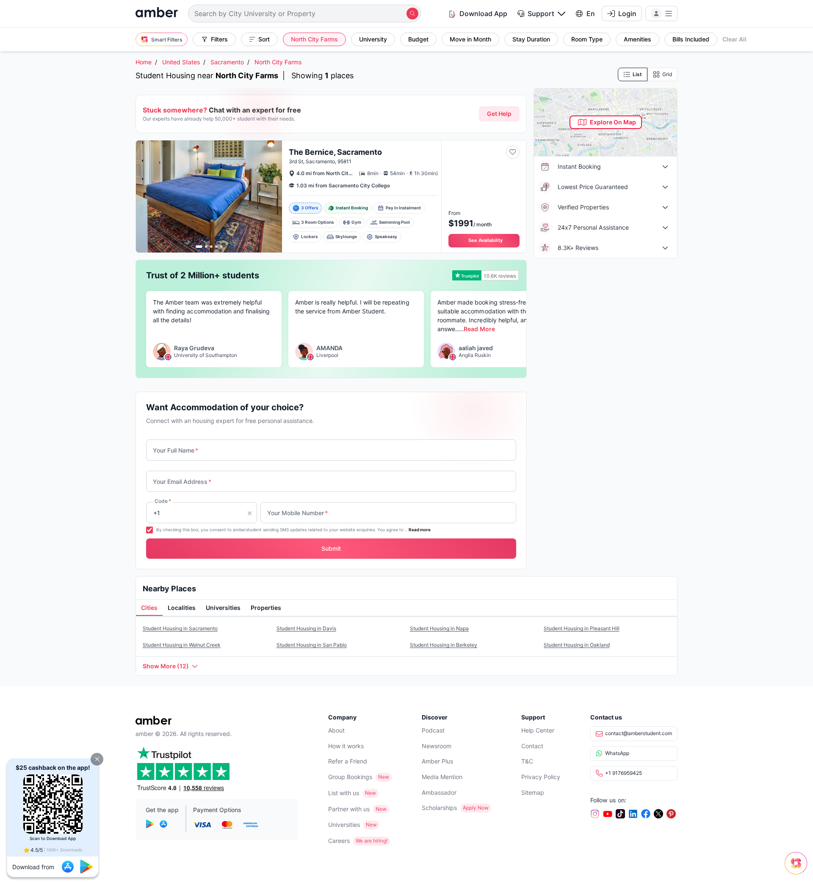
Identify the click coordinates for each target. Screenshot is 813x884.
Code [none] (163, 501)
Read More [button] (479, 328)
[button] (97, 759)
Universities (344, 824)
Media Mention (442, 776)
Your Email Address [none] (182, 481)
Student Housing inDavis (306, 628)
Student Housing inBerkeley (443, 645)
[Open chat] (798, 869)
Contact (532, 745)
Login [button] (627, 13)
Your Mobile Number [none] (297, 512)
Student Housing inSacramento (180, 628)
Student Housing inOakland (577, 645)
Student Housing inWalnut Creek (182, 645)
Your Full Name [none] (175, 450)
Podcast (433, 730)
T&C (527, 761)
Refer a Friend (347, 761)
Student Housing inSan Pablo (312, 645)
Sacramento (227, 62)
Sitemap (532, 792)
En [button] (590, 13)
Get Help (499, 113)
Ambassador (439, 792)
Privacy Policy (540, 776)
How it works (346, 745)
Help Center (537, 730)
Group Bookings (350, 776)
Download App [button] (483, 13)
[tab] (149, 608)
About (336, 730)
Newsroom (436, 745)
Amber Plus (437, 761)
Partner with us (349, 809)
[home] (157, 13)
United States (181, 62)
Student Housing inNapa (439, 628)
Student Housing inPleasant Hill (581, 628)
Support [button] (541, 13)
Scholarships (439, 807)
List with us (343, 792)
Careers (339, 840)
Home (144, 62)
